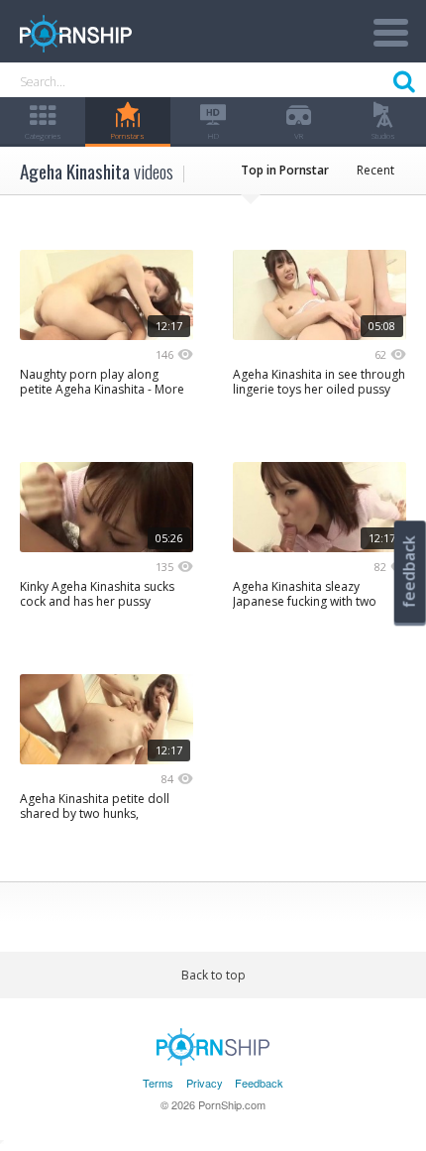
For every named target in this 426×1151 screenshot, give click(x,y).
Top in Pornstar (285, 170)
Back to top (213, 975)
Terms (158, 1083)
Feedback (259, 1083)
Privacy (204, 1083)
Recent (375, 170)
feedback (409, 571)
